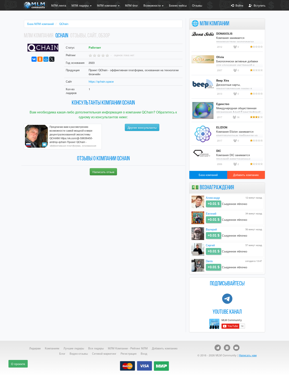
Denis (209, 261)
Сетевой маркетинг (104, 354)
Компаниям (52, 348)
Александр (213, 198)
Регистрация (128, 354)
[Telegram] (218, 348)
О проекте (18, 364)
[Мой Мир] (45, 59)
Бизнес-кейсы (178, 5)
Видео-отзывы (79, 354)
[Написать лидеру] (44, 144)
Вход (144, 354)
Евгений (211, 213)
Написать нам (248, 355)
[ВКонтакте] (34, 59)
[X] (51, 59)
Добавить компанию (246, 175)
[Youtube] (236, 348)
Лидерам (35, 348)
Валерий (211, 229)
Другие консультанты (142, 127)
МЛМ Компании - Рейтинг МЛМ (128, 348)
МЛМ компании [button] (107, 5)
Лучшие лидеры (73, 348)
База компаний (208, 175)
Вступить (259, 5)
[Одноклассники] (40, 59)
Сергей (210, 245)
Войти (238, 5)
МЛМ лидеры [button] (80, 5)
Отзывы (197, 5)
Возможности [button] (152, 5)
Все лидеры (96, 348)
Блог (62, 354)
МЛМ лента (58, 5)
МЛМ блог (131, 5)
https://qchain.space (101, 81)
